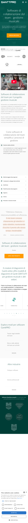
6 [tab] (16, 313)
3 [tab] (9, 313)
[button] (14, 520)
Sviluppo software (12, 370)
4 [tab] (11, 313)
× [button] (26, 492)
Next (15, 315)
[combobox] (24, 492)
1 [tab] (4, 313)
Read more (19, 498)
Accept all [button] (14, 512)
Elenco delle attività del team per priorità (13, 344)
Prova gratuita (14, 35)
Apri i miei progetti (14, 256)
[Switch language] (23, 2)
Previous (12, 315)
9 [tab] (23, 313)
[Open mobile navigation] (26, 2)
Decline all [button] (14, 516)
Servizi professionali (13, 380)
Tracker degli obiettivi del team (13, 334)
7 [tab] (18, 313)
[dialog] (14, 506)
